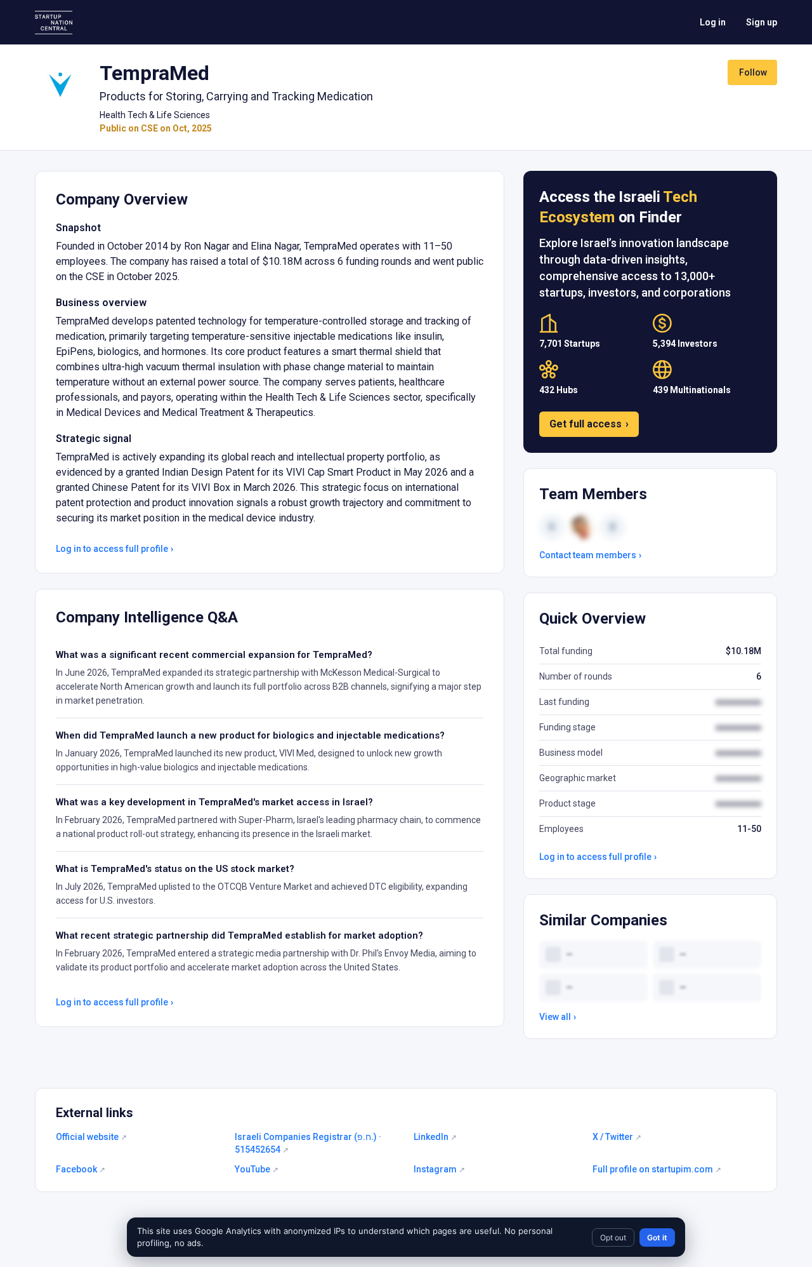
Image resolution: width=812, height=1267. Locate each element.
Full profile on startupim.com (657, 1169)
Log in (713, 22)
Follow (753, 72)
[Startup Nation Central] (53, 22)
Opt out (613, 1237)
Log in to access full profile (114, 549)
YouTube (256, 1169)
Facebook (80, 1169)
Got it (657, 1237)
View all (557, 1017)
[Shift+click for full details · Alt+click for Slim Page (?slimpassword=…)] (59, 85)
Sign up (761, 22)
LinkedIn (435, 1137)
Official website (91, 1137)
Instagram (439, 1169)
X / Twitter (617, 1137)
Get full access (589, 424)
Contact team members (590, 555)
